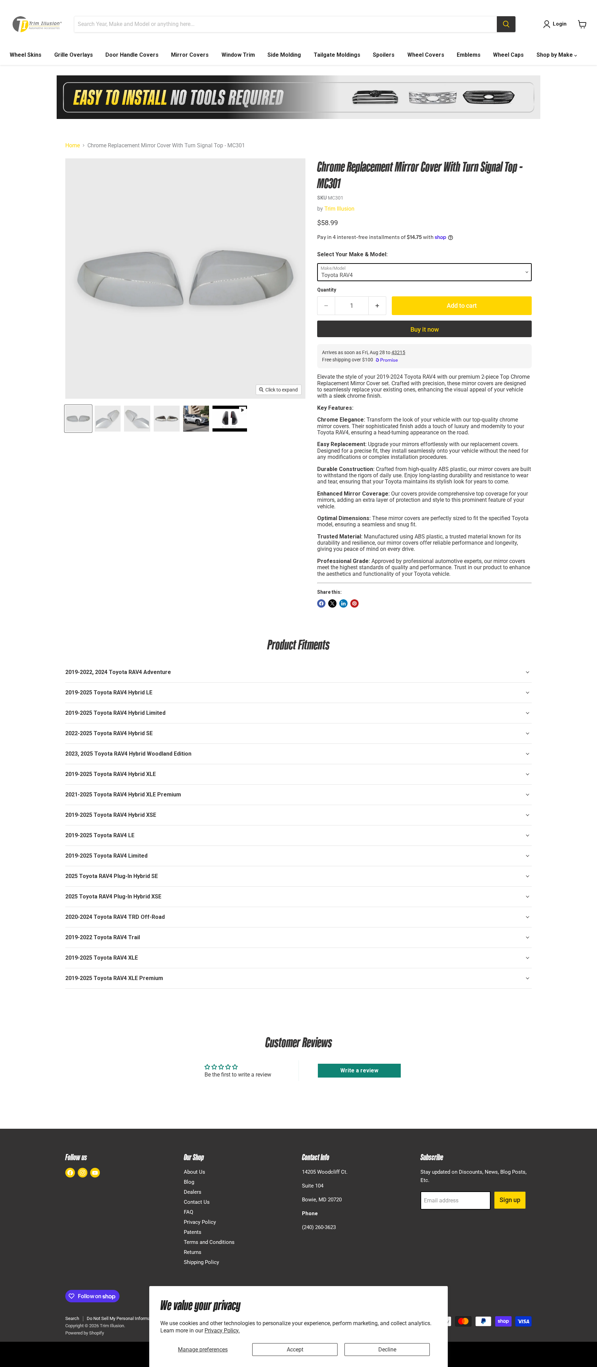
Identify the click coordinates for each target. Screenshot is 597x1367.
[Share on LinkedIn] (343, 603)
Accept (295, 1349)
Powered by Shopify (84, 1333)
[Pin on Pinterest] (354, 603)
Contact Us (197, 1202)
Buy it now (424, 329)
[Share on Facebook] (321, 603)
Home (72, 145)
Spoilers (384, 55)
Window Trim (238, 55)
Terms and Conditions (209, 1242)
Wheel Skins (25, 55)
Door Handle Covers (132, 55)
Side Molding (284, 55)
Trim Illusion (339, 208)
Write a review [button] (359, 1070)
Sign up (510, 1199)
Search (72, 1318)
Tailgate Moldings (337, 55)
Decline (387, 1349)
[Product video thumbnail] (230, 418)
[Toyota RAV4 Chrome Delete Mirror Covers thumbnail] (78, 418)
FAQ (188, 1212)
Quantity (326, 290)
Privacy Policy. (222, 1330)
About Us (194, 1172)
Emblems (469, 55)
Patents (192, 1232)
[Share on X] (332, 603)
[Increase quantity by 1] (377, 305)
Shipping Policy (201, 1262)
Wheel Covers (425, 55)
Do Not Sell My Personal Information (122, 1318)
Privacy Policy (200, 1222)
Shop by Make (555, 55)
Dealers (192, 1192)
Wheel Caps (508, 55)
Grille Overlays (73, 55)
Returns (192, 1252)
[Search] (506, 24)
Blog (189, 1182)
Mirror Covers (190, 55)
